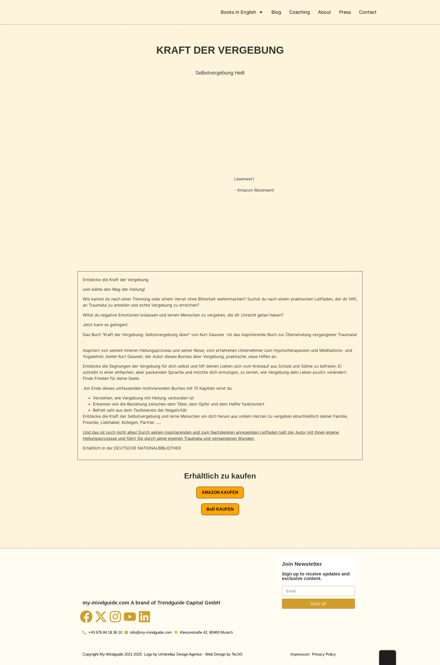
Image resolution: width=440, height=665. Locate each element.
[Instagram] (115, 616)
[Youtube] (129, 616)
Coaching (299, 12)
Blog (276, 12)
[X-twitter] (100, 616)
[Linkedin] (144, 616)
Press (345, 12)
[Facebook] (86, 616)
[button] (228, 181)
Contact (368, 12)
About (324, 12)
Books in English (238, 12)
